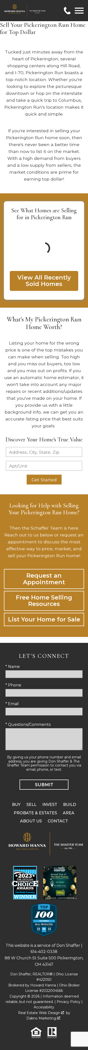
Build (69, 804)
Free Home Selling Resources (44, 600)
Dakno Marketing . (43, 1018)
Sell (31, 804)
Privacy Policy (68, 1002)
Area (68, 813)
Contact (58, 821)
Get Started (44, 479)
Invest (49, 804)
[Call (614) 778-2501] (67, 10)
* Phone (13, 685)
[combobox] (44, 452)
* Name (12, 666)
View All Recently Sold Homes (44, 280)
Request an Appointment (44, 578)
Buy (16, 804)
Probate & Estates (35, 813)
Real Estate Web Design (39, 1013)
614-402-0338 (44, 951)
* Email (12, 703)
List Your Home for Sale (44, 619)
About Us (31, 821)
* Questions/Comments (28, 724)
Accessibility (44, 1007)
